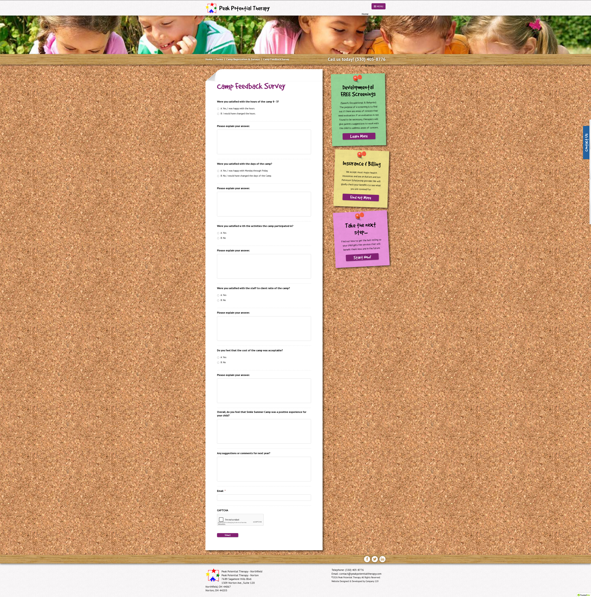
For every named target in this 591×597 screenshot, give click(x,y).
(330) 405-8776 (372, 59)
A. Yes (223, 232)
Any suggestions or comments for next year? (243, 453)
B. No (223, 237)
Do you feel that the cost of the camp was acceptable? (250, 350)
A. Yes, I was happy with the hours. (238, 108)
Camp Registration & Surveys (243, 59)
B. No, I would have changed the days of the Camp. (246, 175)
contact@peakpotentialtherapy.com (360, 573)
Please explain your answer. (233, 126)
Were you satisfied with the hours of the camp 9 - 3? (248, 101)
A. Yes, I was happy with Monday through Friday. (244, 170)
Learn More (359, 136)
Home (208, 59)
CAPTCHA (222, 510)
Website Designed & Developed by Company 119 (355, 581)
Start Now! (362, 257)
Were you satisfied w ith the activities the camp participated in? (255, 226)
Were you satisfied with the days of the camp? (244, 163)
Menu (379, 6)
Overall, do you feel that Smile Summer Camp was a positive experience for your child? (261, 413)
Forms (219, 59)
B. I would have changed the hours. (238, 113)
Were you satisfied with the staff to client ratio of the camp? (253, 288)
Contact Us (586, 142)
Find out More (360, 197)
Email (221, 491)
